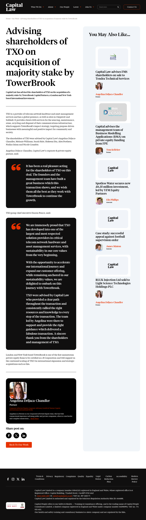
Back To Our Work (18, 445)
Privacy (49, 476)
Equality (89, 476)
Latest (76, 7)
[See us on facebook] (8, 479)
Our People (64, 7)
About (50, 7)
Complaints (71, 476)
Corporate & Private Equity (19, 408)
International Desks (26, 410)
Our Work (15, 19)
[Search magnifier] (118, 7)
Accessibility (121, 476)
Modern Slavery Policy (134, 479)
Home (8, 19)
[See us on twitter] (18, 479)
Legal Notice (98, 477)
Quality (81, 476)
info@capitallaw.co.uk (62, 496)
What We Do (36, 7)
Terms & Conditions (39, 477)
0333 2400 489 (43, 496)
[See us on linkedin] (23, 479)
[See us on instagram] (13, 479)
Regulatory (59, 476)
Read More (35, 418)
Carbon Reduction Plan (108, 479)
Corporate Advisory (35, 408)
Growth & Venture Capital (51, 408)
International (14, 410)
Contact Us (132, 7)
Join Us (88, 7)
